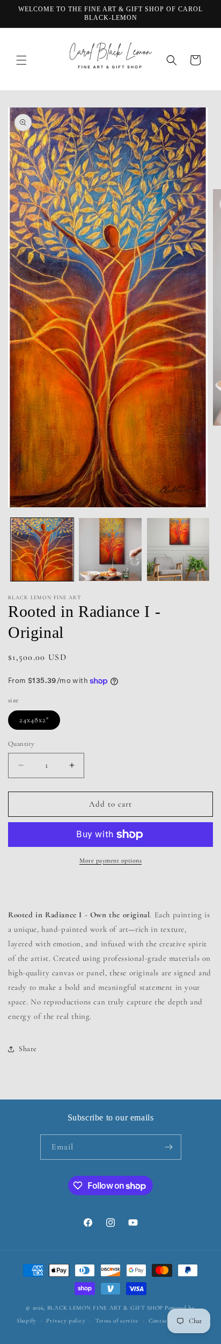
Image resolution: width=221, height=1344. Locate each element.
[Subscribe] (169, 1147)
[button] (21, 60)
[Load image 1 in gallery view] (42, 549)
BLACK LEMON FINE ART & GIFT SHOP (105, 1307)
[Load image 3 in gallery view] (178, 549)
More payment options (110, 860)
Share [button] (28, 1048)
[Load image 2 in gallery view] (110, 549)
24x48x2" (34, 719)
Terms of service (116, 1320)
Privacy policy (65, 1320)
